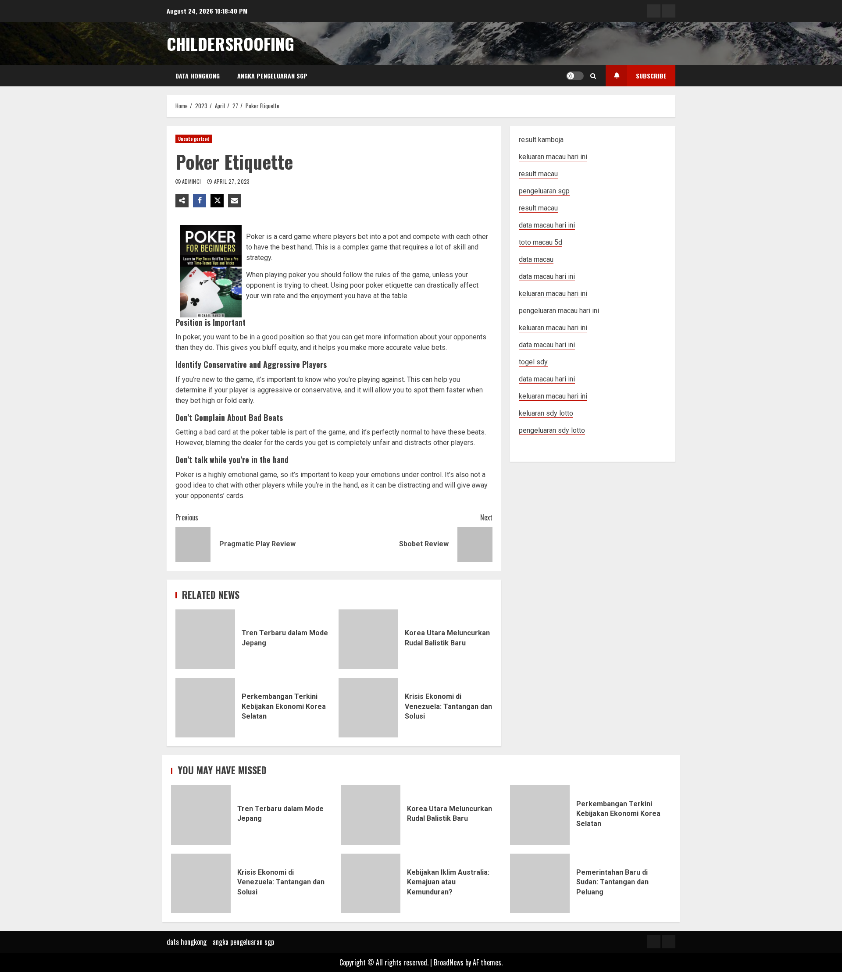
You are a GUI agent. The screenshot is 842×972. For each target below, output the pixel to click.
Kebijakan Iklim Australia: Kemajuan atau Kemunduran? (370, 883)
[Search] (593, 76)
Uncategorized (194, 138)
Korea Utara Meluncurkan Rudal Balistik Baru (368, 639)
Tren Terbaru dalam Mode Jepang (205, 639)
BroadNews (449, 962)
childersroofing (230, 43)
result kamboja (541, 139)
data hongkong (197, 75)
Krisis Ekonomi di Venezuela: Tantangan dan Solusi (368, 707)
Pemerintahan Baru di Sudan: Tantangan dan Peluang (540, 883)
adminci (192, 181)
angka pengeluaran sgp (272, 75)
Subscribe (651, 75)
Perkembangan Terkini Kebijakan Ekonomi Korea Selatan (205, 707)
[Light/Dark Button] (575, 75)
